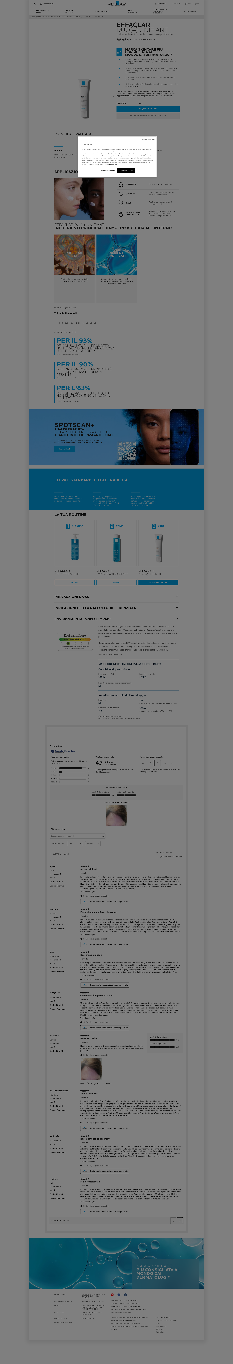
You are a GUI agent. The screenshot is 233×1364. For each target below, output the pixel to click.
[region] (117, 156)
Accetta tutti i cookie (126, 171)
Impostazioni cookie (108, 170)
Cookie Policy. (113, 164)
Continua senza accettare (148, 139)
